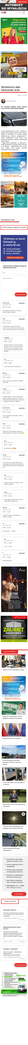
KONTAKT (7, 26)
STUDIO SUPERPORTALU (11, 23)
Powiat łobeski (9, 17)
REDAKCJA (7, 28)
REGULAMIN (7, 30)
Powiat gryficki (9, 15)
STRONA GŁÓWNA (9, 13)
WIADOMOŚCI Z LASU (10, 21)
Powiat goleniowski (11, 19)
